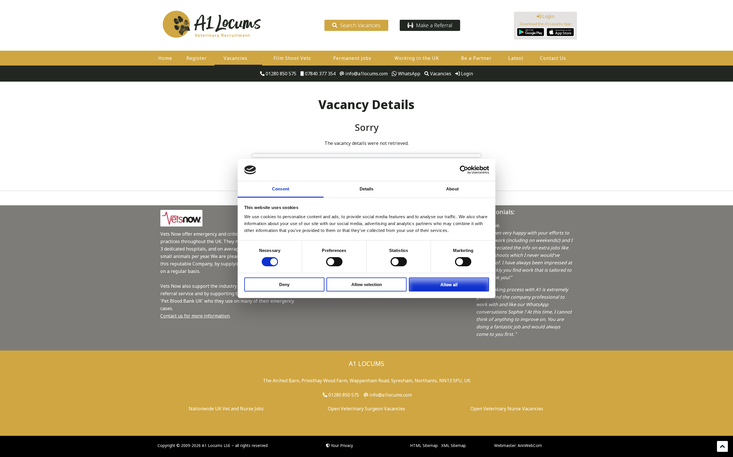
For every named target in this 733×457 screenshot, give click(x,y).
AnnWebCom (530, 445)
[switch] (334, 261)
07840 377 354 (320, 73)
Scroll (722, 446)
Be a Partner (476, 58)
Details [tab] (367, 188)
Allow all (449, 284)
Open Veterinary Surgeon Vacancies (366, 408)
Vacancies (235, 58)
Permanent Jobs (352, 58)
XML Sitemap (453, 445)
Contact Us (553, 58)
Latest (515, 58)
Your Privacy (342, 445)
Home (165, 58)
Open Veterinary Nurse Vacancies (506, 408)
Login (547, 16)
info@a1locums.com (366, 73)
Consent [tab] (280, 188)
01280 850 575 (280, 73)
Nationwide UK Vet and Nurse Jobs (226, 408)
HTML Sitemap (424, 445)
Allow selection (366, 284)
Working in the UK (417, 58)
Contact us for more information (195, 316)
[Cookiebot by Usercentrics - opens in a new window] (464, 170)
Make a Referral (432, 25)
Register (196, 58)
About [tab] (452, 188)
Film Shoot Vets (292, 58)
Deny (284, 284)
